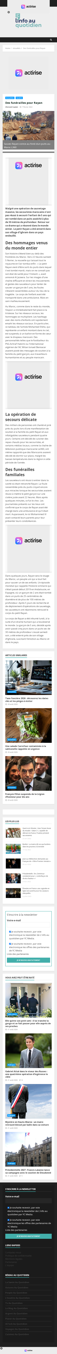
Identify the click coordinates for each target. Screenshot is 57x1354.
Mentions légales (13, 1258)
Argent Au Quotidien (16, 1313)
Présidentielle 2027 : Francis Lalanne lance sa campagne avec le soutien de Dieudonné (28, 1149)
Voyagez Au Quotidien (17, 1329)
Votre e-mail (14, 920)
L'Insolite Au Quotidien (17, 1297)
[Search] (51, 39)
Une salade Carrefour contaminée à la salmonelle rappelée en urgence (25, 747)
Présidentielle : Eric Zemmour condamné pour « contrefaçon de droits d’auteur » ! (35, 876)
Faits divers (12, 1014)
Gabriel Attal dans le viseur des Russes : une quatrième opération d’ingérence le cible (28, 1050)
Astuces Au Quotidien (16, 1287)
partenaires (23, 953)
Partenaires (11, 1262)
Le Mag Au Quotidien (16, 1308)
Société (19, 98)
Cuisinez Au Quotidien (17, 1334)
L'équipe (9, 1265)
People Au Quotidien (16, 1292)
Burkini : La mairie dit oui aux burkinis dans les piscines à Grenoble (36, 845)
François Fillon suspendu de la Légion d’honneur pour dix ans (28, 773)
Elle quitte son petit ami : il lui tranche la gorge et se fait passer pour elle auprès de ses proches (28, 1000)
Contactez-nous (13, 1252)
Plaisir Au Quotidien (16, 1318)
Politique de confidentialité (18, 1255)
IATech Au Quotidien (16, 1323)
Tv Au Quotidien (14, 1303)
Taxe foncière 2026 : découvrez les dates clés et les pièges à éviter (28, 677)
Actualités (10, 98)
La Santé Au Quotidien (17, 1282)
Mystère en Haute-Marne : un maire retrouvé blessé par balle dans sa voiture (28, 1101)
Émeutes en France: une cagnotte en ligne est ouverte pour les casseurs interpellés (36, 890)
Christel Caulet (11, 107)
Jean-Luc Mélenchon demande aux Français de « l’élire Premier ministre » (37, 860)
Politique (11, 1065)
